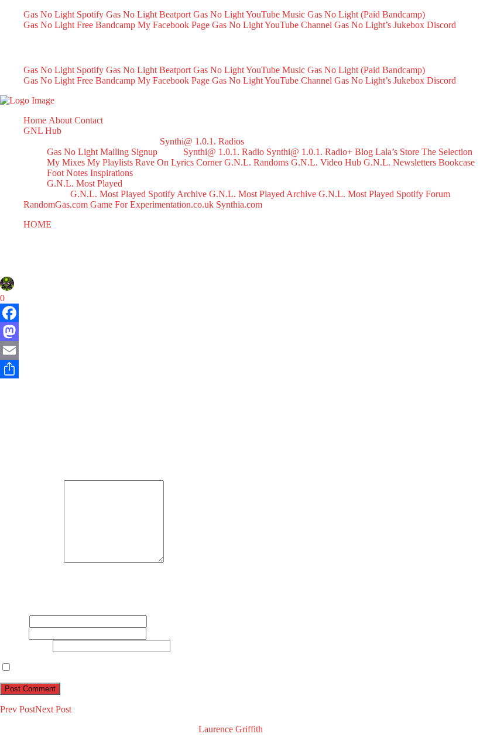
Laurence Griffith (230, 729)
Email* (13, 633)
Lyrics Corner (196, 162)
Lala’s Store (397, 152)
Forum (438, 194)
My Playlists (110, 162)
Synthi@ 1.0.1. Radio (223, 152)
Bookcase (456, 162)
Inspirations (111, 173)
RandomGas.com (55, 204)
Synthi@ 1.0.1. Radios (202, 141)
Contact (88, 120)
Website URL (25, 645)
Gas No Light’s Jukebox (379, 25)
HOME (37, 224)
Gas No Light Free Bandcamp (79, 25)
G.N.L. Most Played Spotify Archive (138, 194)
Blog (364, 152)
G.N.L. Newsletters (400, 162)
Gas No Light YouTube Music (249, 14)
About (60, 120)
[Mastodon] (240, 331)
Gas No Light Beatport (148, 14)
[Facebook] (240, 313)
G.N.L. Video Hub (326, 162)
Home (34, 120)
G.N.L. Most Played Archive (262, 194)
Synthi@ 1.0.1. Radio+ (309, 152)
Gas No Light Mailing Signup (102, 152)
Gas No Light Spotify (63, 14)
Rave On (152, 162)
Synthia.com (239, 204)
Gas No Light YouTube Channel (272, 25)
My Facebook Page (174, 25)
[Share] (240, 369)
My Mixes (66, 162)
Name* (13, 621)
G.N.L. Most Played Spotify (370, 194)
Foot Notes (67, 173)
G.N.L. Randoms (256, 162)
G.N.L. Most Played (84, 183)
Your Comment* (30, 559)
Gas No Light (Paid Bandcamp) (366, 14)
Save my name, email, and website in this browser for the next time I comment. (159, 668)
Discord (441, 25)
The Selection (446, 152)
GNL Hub (42, 131)
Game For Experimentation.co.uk (152, 204)
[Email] (240, 350)
